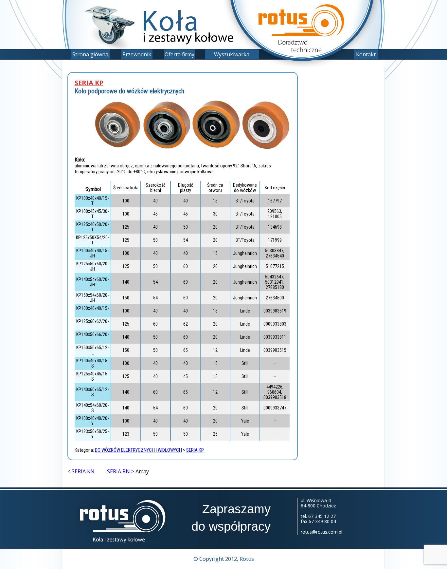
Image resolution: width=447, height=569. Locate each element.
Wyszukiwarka (231, 54)
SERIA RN (118, 471)
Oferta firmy (179, 54)
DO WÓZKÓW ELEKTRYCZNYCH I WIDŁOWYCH (138, 450)
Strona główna (90, 54)
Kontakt (366, 54)
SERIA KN (83, 471)
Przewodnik (136, 54)
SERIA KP (89, 82)
